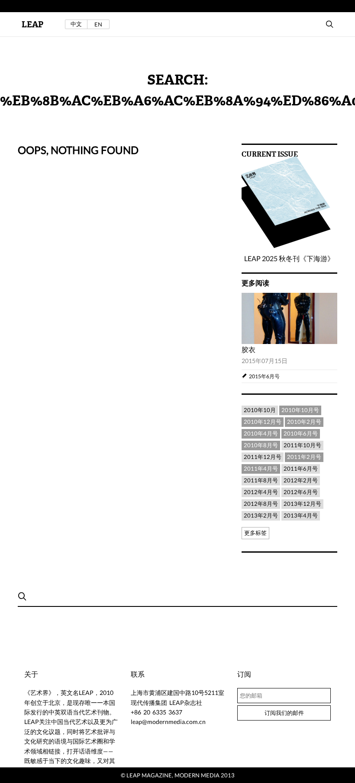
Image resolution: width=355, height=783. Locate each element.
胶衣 (248, 349)
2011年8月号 (261, 480)
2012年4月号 (261, 491)
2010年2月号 (304, 421)
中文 (76, 24)
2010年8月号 (261, 445)
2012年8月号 (261, 503)
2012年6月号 (301, 491)
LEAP (32, 24)
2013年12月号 (302, 503)
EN (98, 24)
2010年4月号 (261, 433)
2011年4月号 (261, 468)
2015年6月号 (264, 376)
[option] (289, 338)
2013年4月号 (301, 515)
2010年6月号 (301, 433)
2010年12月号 (262, 421)
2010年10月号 (300, 409)
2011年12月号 (262, 456)
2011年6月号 (301, 468)
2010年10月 (260, 409)
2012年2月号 (301, 480)
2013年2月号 (261, 515)
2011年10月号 (302, 445)
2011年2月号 (304, 456)
